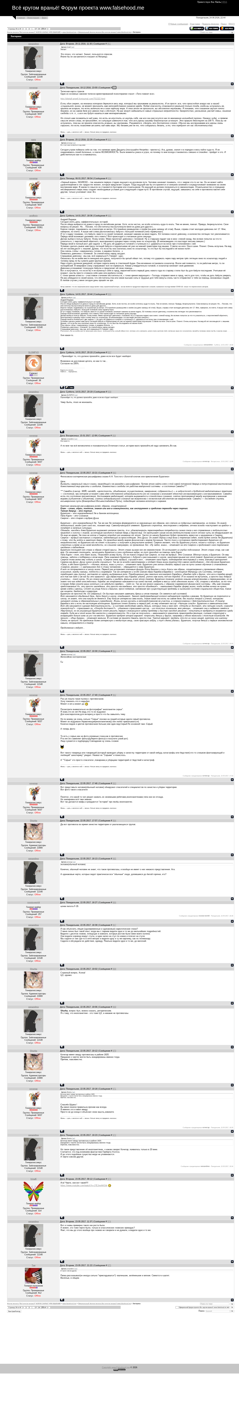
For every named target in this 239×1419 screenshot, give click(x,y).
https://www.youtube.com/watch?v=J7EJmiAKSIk (83, 1185)
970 (114, 1051)
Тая (33, 1265)
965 (114, 858)
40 (45, 29)
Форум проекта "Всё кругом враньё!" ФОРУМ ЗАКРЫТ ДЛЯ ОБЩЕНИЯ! (34, 32)
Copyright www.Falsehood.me (116, 1367)
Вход (44, 18)
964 (114, 820)
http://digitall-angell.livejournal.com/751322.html (82, 98)
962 (114, 695)
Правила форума (210, 24)
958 (109, 392)
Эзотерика (136, 32)
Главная (21, 18)
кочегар (33, 87)
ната (33, 139)
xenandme (33, 44)
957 (109, 352)
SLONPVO (33, 352)
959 (114, 435)
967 (114, 925)
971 (114, 1089)
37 (36, 29)
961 (114, 651)
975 (109, 1265)
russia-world (33, 902)
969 (114, 1007)
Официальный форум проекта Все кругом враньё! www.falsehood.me (104, 32)
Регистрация (33, 18)
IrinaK (34, 1179)
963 (114, 783)
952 (114, 87)
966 (114, 902)
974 (109, 1221)
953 (109, 139)
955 (109, 215)
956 (109, 294)
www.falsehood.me (69, 32)
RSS (225, 2)
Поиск (224, 24)
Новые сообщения (179, 24)
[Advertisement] (97, 1338)
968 (114, 969)
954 (109, 178)
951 (109, 44)
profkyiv (33, 215)
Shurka (33, 820)
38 (39, 29)
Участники (195, 24)
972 (114, 1135)
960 (114, 473)
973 (109, 1179)
